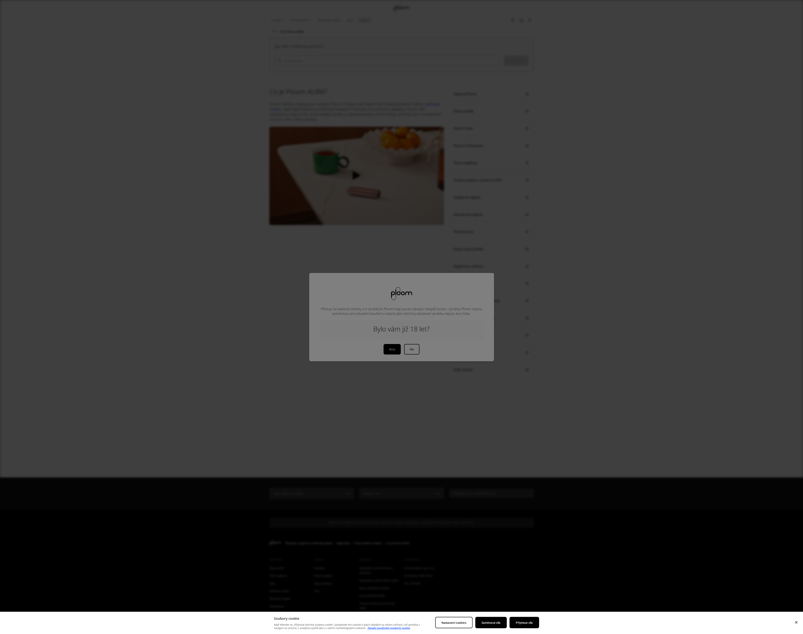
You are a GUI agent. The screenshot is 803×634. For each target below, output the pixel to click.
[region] (401, 623)
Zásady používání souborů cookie (389, 628)
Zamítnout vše (491, 623)
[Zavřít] (796, 622)
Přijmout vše (524, 623)
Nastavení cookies (453, 623)
